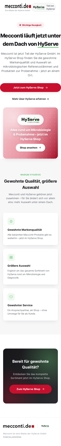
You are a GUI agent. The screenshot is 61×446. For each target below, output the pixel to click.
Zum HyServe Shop (28, 389)
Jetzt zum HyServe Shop (28, 87)
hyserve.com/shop (12, 436)
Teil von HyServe (50, 7)
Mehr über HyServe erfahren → (30, 98)
